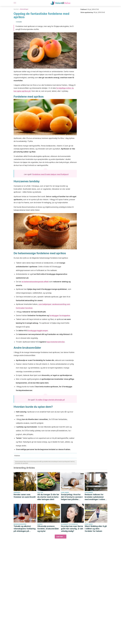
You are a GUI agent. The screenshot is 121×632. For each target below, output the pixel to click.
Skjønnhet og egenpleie (69, 524)
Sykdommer (89, 492)
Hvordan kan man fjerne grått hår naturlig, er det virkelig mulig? (72, 528)
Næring (40, 524)
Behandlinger (24, 9)
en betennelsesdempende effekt (35, 282)
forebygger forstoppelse (59, 315)
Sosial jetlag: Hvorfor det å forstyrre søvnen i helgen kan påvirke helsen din (72, 497)
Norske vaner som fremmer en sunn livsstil (24, 495)
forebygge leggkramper (37, 331)
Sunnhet (16, 9)
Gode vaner (65, 492)
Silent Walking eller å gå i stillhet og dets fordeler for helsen (96, 528)
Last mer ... (60, 536)
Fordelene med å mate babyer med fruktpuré (50, 174)
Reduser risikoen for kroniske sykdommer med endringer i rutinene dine (96, 497)
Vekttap (40, 492)
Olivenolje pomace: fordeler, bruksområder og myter (48, 528)
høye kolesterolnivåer (55, 342)
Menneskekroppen (20, 524)
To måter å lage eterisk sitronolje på (49, 400)
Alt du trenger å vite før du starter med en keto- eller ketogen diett (48, 497)
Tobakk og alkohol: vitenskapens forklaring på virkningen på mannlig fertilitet (25, 528)
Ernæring (17, 492)
